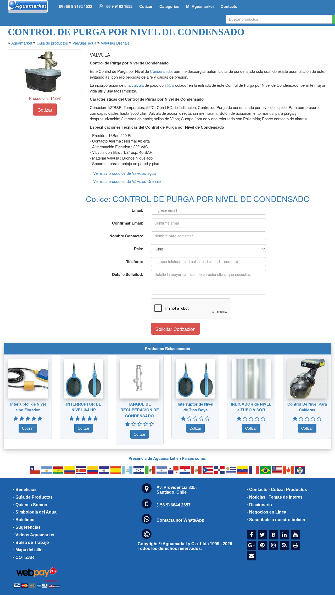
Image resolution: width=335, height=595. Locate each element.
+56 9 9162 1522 (117, 6)
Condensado (161, 71)
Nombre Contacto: (126, 236)
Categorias (169, 6)
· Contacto (257, 489)
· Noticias (256, 497)
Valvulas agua (84, 43)
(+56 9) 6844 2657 (174, 505)
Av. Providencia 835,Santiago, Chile (177, 489)
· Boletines (23, 519)
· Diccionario (259, 505)
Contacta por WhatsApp (180, 520)
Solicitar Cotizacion (175, 328)
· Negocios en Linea (266, 512)
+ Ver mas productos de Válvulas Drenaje (125, 181)
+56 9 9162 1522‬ (77, 6)
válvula (138, 85)
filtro (170, 85)
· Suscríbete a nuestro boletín (276, 519)
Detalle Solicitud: (127, 274)
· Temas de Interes (284, 497)
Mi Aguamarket (200, 6)
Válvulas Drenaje (115, 43)
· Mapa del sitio (28, 550)
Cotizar (146, 6)
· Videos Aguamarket (33, 535)
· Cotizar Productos (288, 489)
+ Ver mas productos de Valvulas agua (123, 173)
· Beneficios (25, 489)
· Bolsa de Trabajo (31, 542)
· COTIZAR (23, 557)
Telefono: (134, 261)
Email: (137, 210)
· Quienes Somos (30, 505)
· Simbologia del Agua (35, 512)
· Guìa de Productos (33, 497)
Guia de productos (52, 43)
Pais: (138, 249)
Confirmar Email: (127, 223)
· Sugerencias (27, 527)
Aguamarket (21, 43)
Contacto (229, 6)
